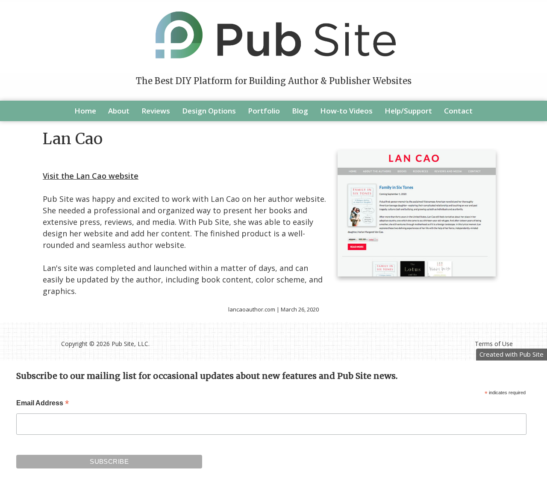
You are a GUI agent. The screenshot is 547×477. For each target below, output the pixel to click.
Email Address (42, 404)
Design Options (209, 111)
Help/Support (408, 111)
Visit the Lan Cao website (90, 176)
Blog (300, 111)
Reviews (155, 111)
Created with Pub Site (511, 354)
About (118, 111)
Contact (458, 111)
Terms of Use (494, 344)
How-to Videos (346, 111)
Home (85, 111)
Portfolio (264, 111)
